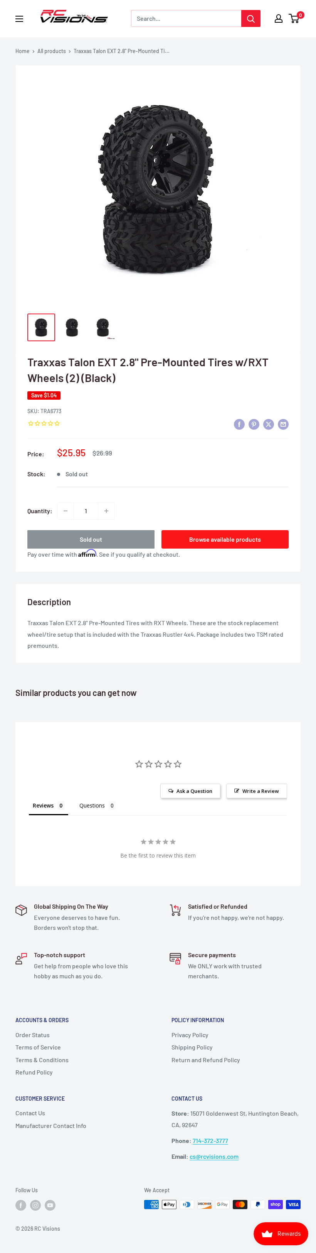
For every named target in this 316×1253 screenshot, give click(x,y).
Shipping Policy (192, 1047)
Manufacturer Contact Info (50, 1125)
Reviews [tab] (43, 805)
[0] (294, 18)
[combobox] (186, 18)
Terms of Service (38, 1047)
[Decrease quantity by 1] (65, 511)
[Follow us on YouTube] (50, 1205)
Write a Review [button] (260, 791)
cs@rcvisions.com (214, 1156)
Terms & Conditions (42, 1059)
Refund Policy (34, 1072)
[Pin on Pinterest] (254, 424)
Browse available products (225, 539)
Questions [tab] (92, 805)
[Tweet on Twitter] (268, 424)
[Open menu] (19, 19)
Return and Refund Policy (205, 1059)
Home (22, 51)
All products (51, 51)
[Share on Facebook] (239, 424)
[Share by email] (283, 424)
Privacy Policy (189, 1034)
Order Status (32, 1034)
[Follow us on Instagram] (35, 1205)
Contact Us (30, 1112)
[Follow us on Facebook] (20, 1205)
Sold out (91, 539)
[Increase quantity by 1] (106, 511)
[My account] (278, 18)
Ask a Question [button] (194, 791)
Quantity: (39, 510)
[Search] (251, 18)
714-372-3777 (210, 1140)
